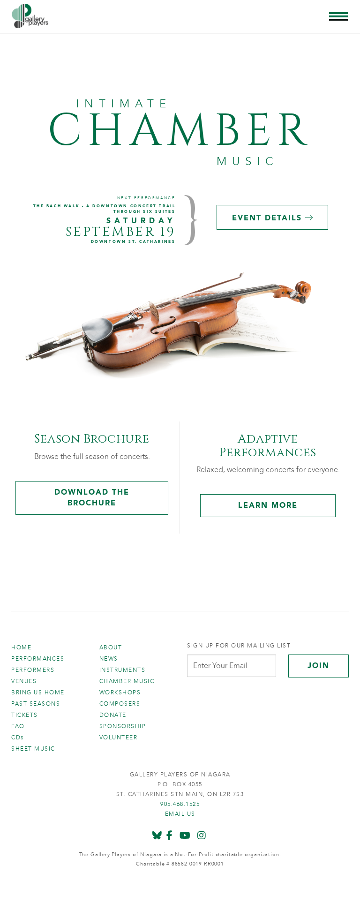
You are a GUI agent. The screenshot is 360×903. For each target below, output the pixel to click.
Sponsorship (122, 726)
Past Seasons (35, 703)
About (110, 647)
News (108, 658)
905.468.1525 (180, 804)
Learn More (268, 505)
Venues (24, 681)
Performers (32, 670)
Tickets (24, 715)
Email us (180, 814)
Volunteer (118, 737)
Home (21, 647)
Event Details (268, 217)
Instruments (122, 670)
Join (319, 665)
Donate (113, 715)
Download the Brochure (91, 497)
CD (17, 737)
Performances (37, 658)
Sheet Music (33, 748)
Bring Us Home (38, 692)
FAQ (18, 726)
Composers (120, 703)
